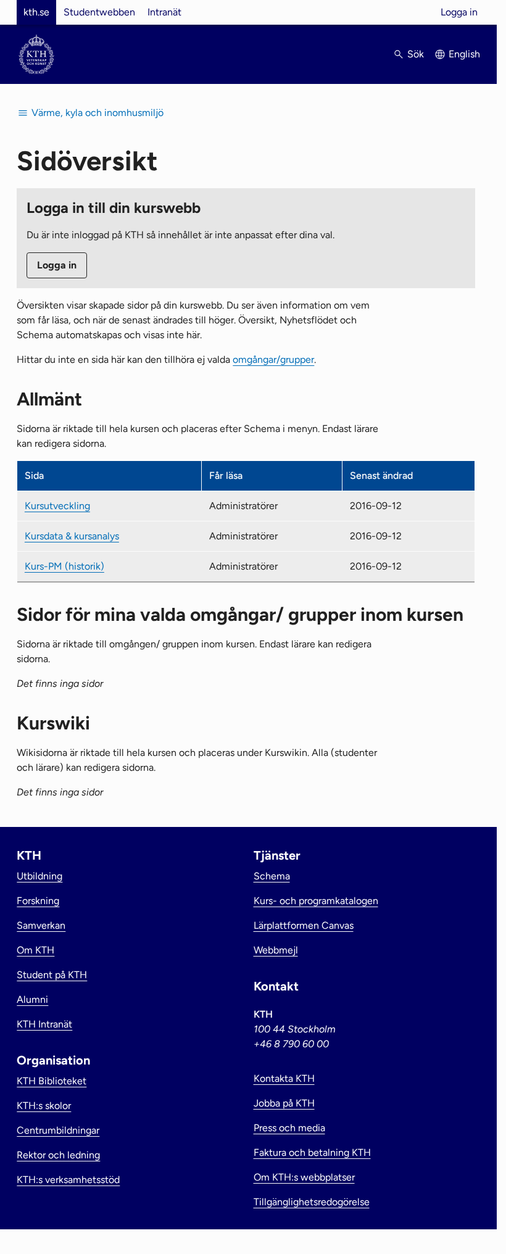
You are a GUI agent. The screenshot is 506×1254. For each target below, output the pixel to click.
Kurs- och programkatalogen (316, 901)
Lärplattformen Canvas (304, 925)
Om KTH (35, 950)
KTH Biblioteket (51, 1081)
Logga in (459, 12)
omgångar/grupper (273, 359)
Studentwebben (99, 12)
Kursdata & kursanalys (72, 536)
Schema (272, 876)
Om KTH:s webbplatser (304, 1177)
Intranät (164, 12)
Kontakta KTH (284, 1078)
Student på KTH (52, 975)
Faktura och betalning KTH (312, 1152)
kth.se (36, 12)
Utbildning (39, 876)
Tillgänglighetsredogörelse (312, 1202)
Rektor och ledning (58, 1155)
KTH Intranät (44, 1024)
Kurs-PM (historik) (64, 566)
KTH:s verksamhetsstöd (68, 1179)
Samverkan (41, 925)
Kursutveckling (57, 506)
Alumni (32, 999)
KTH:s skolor (44, 1105)
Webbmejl (276, 950)
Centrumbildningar (58, 1130)
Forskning (38, 901)
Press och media (289, 1128)
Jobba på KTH (284, 1103)
